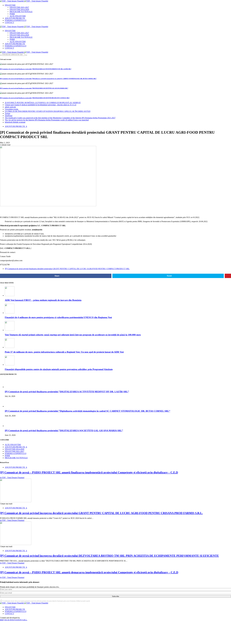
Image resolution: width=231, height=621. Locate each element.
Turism (7, 113)
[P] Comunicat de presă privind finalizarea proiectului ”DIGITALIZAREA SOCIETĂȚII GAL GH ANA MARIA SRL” (34, 88)
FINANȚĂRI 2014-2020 (19, 9)
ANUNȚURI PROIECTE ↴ (16, 126)
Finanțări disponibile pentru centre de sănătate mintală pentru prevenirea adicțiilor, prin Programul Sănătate (59, 369)
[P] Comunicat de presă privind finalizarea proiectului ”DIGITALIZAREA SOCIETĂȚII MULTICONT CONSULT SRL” (35, 98)
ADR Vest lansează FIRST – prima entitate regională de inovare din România (43, 300)
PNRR (12, 14)
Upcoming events (11, 109)
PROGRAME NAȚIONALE (21, 12)
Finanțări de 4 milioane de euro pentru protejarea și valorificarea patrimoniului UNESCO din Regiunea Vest (58, 317)
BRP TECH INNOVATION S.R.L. (13, 620)
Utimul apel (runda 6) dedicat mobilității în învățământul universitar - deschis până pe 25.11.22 (40, 105)
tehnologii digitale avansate (15, 122)
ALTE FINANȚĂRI (18, 16)
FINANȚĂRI (10, 5)
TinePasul (8, 116)
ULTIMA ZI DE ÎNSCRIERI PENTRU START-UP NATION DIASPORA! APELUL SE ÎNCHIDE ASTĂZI (47, 111)
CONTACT (9, 22)
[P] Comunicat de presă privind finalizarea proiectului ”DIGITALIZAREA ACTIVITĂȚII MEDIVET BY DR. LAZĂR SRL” (35, 69)
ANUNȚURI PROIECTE (15, 18)
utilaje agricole (10, 107)
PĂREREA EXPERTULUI (15, 20)
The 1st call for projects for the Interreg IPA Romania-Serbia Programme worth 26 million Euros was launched (47, 120)
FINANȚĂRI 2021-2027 (19, 7)
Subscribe (115, 596)
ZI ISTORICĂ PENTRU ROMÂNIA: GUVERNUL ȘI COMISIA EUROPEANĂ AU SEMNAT (43, 103)
